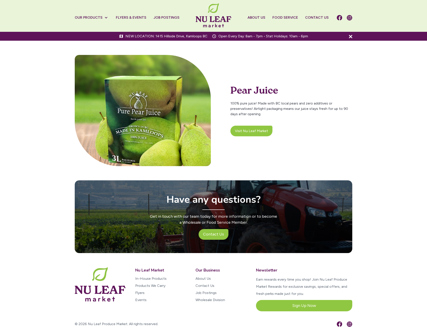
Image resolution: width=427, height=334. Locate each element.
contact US (317, 17)
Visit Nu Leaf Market (251, 131)
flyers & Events (131, 17)
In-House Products (151, 278)
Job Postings (206, 293)
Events (141, 300)
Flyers (140, 293)
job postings (166, 17)
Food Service (285, 17)
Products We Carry (150, 286)
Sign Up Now (304, 305)
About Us (203, 278)
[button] (93, 17)
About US (256, 17)
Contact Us (204, 286)
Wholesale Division (210, 300)
